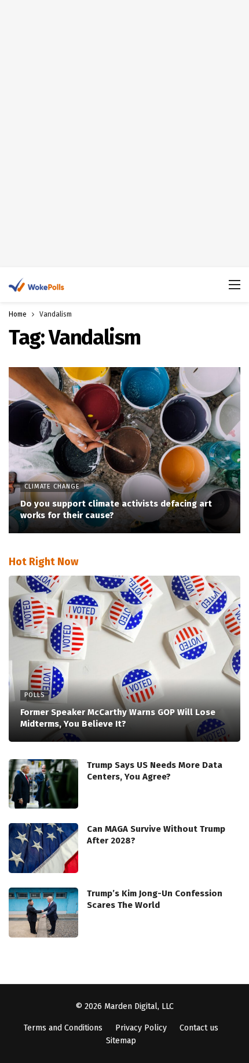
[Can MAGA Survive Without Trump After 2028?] (43, 848)
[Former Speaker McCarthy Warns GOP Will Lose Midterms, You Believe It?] (124, 659)
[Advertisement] (124, 133)
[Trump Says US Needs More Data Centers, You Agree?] (43, 784)
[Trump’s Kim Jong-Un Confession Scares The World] (43, 913)
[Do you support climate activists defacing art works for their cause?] (124, 450)
